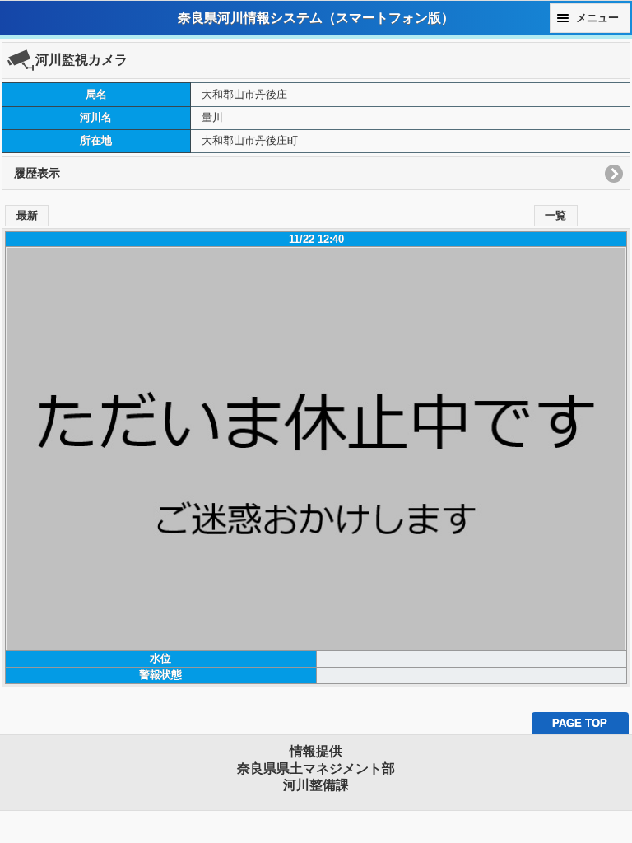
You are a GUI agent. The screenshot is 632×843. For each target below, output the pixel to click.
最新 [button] (27, 215)
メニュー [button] (597, 18)
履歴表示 (37, 172)
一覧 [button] (555, 215)
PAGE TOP (579, 723)
